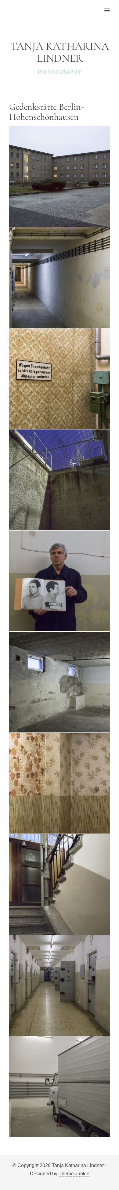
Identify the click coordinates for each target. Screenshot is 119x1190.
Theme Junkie (74, 1173)
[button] (110, 6)
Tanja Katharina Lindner (78, 1165)
